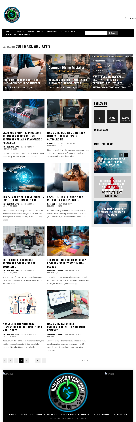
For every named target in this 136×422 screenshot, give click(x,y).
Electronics (52, 204)
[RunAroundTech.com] (12, 15)
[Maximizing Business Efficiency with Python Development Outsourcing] (68, 113)
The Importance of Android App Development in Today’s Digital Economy (66, 263)
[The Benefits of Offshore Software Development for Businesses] (23, 241)
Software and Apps (11, 147)
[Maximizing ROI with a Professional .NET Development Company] (68, 304)
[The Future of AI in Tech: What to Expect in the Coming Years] (23, 177)
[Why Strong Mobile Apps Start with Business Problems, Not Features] (111, 72)
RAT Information (28, 147)
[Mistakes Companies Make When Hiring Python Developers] (68, 72)
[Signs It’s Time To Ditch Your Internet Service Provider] (68, 177)
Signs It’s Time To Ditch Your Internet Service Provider (65, 198)
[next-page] (44, 360)
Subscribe (125, 111)
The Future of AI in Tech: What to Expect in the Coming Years (23, 198)
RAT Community (65, 204)
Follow (112, 111)
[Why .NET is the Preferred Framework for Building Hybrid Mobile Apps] (23, 304)
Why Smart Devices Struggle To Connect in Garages (112, 212)
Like (99, 111)
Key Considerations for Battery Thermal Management (112, 161)
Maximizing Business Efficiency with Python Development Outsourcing (66, 136)
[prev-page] (5, 360)
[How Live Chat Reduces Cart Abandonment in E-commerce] (24, 72)
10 (38, 360)
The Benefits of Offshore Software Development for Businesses (19, 263)
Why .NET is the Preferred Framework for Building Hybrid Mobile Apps (22, 327)
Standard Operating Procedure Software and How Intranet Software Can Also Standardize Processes (22, 138)
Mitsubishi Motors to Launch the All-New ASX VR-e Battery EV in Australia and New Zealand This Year (112, 187)
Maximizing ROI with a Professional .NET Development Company (66, 327)
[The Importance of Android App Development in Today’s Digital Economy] (68, 241)
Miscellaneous (53, 143)
